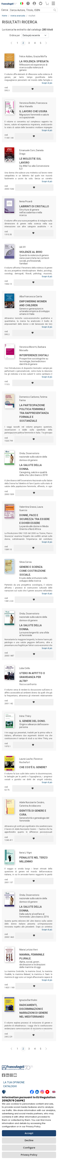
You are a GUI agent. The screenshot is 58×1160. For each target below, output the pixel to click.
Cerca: (4, 10)
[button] (21, 3)
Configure (29, 1147)
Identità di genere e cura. (32, 812)
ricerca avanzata (17, 16)
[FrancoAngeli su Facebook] (3, 1075)
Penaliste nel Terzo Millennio (33, 859)
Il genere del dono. (32, 721)
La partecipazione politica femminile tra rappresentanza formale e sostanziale (34, 413)
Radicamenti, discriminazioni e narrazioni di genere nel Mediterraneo (33, 1010)
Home (4, 16)
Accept (29, 1133)
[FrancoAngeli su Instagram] (11, 1075)
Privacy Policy (29, 1154)
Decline (29, 1140)
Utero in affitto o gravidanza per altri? (32, 677)
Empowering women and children (33, 303)
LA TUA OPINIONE (13, 1082)
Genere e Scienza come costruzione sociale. (32, 570)
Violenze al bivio (30, 252)
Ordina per (14, 35)
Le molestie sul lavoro (30, 160)
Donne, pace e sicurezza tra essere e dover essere (34, 519)
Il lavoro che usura (33, 111)
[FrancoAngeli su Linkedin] (7, 1075)
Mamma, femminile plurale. (31, 956)
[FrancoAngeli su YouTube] (15, 1075)
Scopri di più (47, 83)
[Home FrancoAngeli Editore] (9, 4)
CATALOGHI (10, 1086)
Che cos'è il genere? (33, 767)
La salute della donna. (30, 467)
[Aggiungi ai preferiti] (32, 89)
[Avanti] (46, 43)
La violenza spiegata (34, 61)
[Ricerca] (54, 10)
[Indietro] (11, 43)
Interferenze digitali (33, 355)
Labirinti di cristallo (34, 206)
